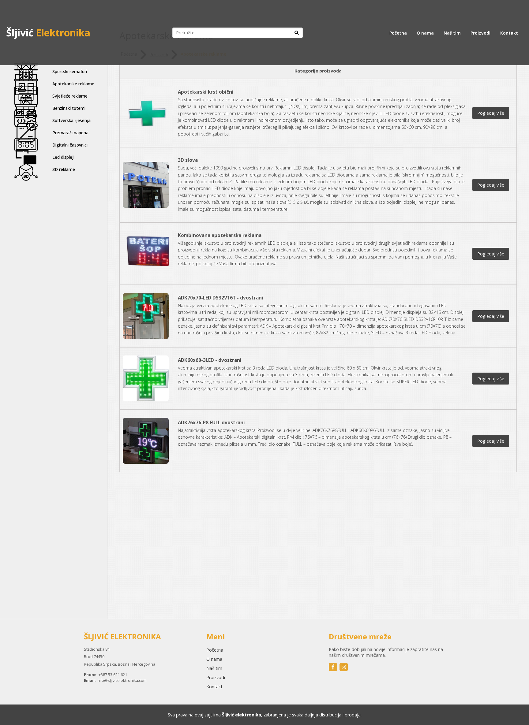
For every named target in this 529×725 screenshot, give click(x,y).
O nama (425, 33)
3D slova (188, 160)
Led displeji (63, 157)
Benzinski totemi (68, 108)
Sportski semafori (69, 71)
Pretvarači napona (70, 133)
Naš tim (452, 33)
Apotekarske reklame (73, 84)
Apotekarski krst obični (206, 92)
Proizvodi (480, 33)
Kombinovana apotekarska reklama (219, 235)
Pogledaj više (490, 113)
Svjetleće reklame (70, 96)
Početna (398, 33)
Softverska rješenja (71, 120)
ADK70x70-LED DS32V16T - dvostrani (220, 298)
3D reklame (63, 169)
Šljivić (48, 32)
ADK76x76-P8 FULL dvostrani (211, 422)
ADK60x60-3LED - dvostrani (210, 360)
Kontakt (509, 33)
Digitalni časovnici (70, 145)
